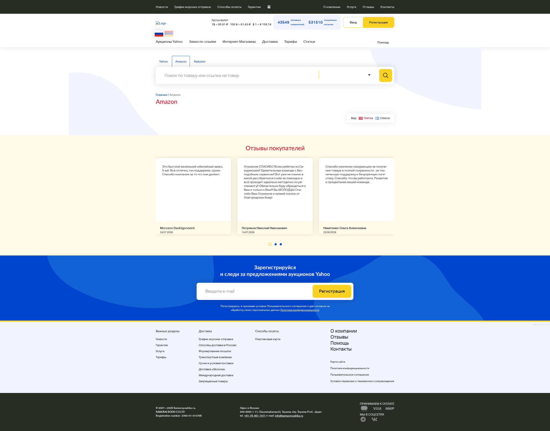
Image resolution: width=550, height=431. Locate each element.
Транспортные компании (215, 357)
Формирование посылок (215, 351)
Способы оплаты (229, 7)
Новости (162, 7)
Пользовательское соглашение (349, 374)
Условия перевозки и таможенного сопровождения (362, 381)
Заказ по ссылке (202, 42)
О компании (331, 7)
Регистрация (378, 22)
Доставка (270, 42)
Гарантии (254, 7)
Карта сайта (337, 361)
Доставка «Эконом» (212, 369)
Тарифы (290, 42)
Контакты (387, 7)
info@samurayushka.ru (289, 415)
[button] (270, 244)
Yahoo (163, 61)
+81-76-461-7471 (255, 415)
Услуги (351, 7)
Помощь (383, 42)
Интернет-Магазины (239, 42)
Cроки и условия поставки (216, 363)
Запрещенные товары (213, 381)
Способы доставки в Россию (217, 345)
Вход (353, 22)
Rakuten (199, 61)
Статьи (309, 42)
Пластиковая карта (267, 339)
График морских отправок (192, 7)
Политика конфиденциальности (299, 310)
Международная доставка (216, 375)
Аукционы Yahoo (169, 42)
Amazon (180, 61)
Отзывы (368, 7)
